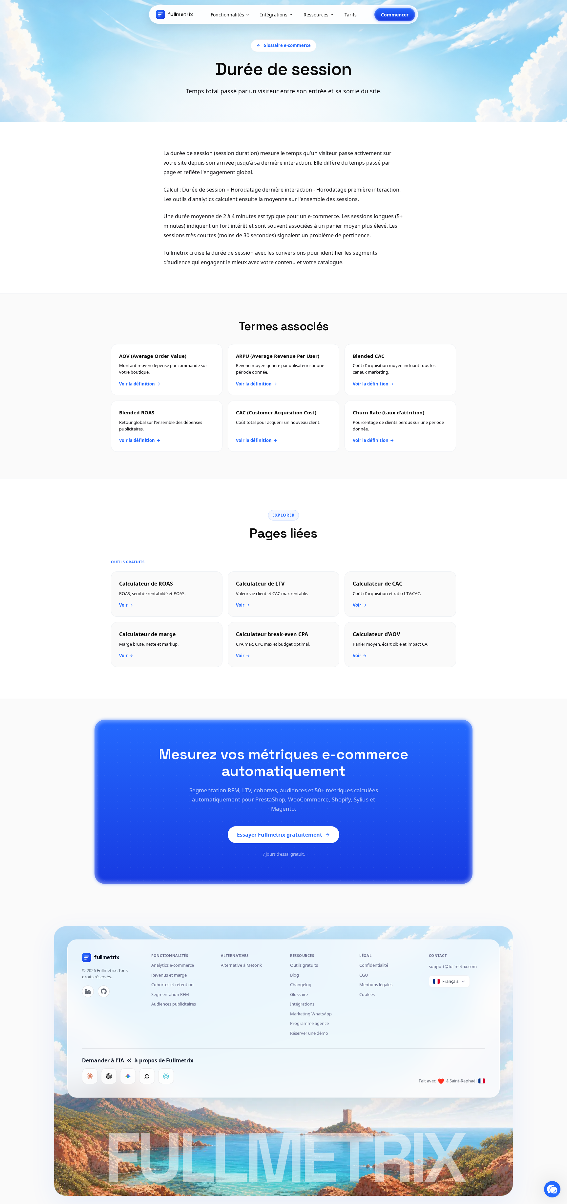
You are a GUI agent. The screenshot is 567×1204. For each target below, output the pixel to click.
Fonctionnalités (227, 15)
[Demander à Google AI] (128, 1076)
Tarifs (351, 15)
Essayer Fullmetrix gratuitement (279, 834)
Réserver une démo (309, 1033)
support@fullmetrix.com (453, 966)
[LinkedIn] (88, 991)
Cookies (367, 994)
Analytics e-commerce (172, 965)
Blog (294, 975)
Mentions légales (375, 984)
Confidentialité (373, 965)
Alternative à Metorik (241, 965)
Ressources (316, 15)
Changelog (300, 984)
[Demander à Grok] (147, 1076)
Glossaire (299, 994)
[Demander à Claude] (90, 1076)
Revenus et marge (169, 975)
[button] (552, 1189)
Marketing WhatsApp (311, 1014)
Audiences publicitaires (173, 1004)
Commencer (395, 15)
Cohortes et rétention (172, 984)
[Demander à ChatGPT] (109, 1076)
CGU (363, 975)
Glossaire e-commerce (287, 45)
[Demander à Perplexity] (166, 1076)
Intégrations (273, 15)
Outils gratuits (304, 965)
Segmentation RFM (170, 994)
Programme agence (309, 1023)
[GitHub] (104, 991)
